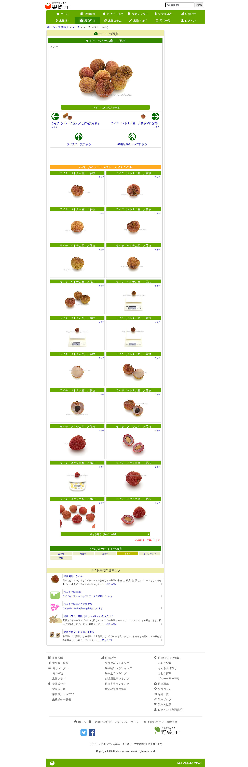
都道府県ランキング (117, 678)
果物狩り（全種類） (170, 658)
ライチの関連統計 (73, 592)
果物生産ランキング (117, 663)
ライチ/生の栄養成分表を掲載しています (83, 608)
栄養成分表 (165, 14)
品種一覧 (165, 20)
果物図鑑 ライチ (73, 576)
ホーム (65, 14)
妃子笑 (105, 553)
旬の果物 (57, 673)
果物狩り (64, 20)
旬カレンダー (140, 14)
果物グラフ (59, 678)
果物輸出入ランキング (118, 668)
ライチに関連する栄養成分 (78, 604)
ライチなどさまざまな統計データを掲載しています (88, 596)
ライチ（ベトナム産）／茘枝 (77, 173)
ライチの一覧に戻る (79, 144)
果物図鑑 (89, 14)
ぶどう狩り (164, 673)
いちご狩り (164, 663)
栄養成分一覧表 (61, 699)
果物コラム (115, 20)
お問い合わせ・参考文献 (162, 722)
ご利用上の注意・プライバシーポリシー (117, 722)
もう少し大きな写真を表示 (105, 107)
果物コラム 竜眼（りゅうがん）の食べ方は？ (88, 616)
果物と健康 (164, 704)
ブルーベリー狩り (169, 678)
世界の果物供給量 (116, 689)
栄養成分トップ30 (63, 694)
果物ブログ (140, 20)
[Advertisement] (105, 156)
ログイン (190, 20)
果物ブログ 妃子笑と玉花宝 (79, 632)
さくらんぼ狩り (167, 668)
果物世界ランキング (117, 684)
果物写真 (89, 20)
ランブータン (150, 553)
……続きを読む (109, 584)
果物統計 (190, 14)
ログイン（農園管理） (171, 710)
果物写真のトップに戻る (132, 144)
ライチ (76, 27)
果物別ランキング (116, 673)
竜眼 (61, 557)
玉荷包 (61, 553)
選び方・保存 (115, 14)
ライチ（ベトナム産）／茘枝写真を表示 (75, 123)
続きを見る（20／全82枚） (104, 534)
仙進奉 (83, 553)
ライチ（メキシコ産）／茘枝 (77, 426)
